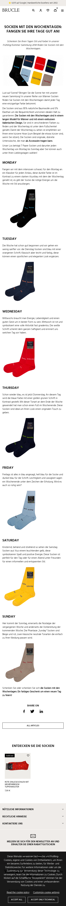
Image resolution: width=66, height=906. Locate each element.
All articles (33, 725)
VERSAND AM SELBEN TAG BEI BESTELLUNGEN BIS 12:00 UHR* (33, 3)
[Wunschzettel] (48, 10)
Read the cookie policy (18, 892)
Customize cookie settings (46, 892)
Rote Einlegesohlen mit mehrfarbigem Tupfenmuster (17, 784)
